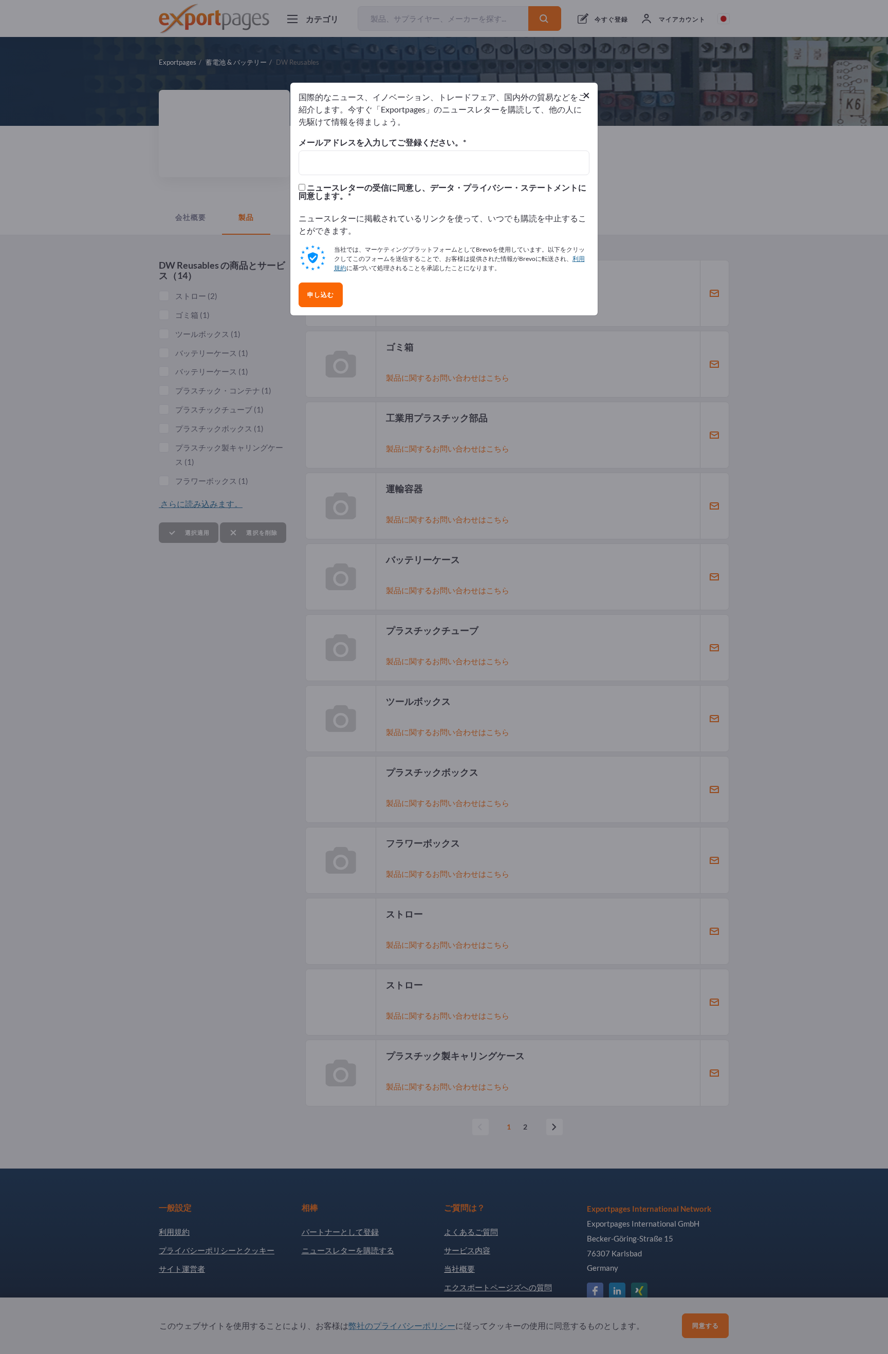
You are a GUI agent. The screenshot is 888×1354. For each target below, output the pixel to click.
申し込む (320, 294)
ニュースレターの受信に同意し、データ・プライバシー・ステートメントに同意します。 (442, 191)
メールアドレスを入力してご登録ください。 (381, 142)
